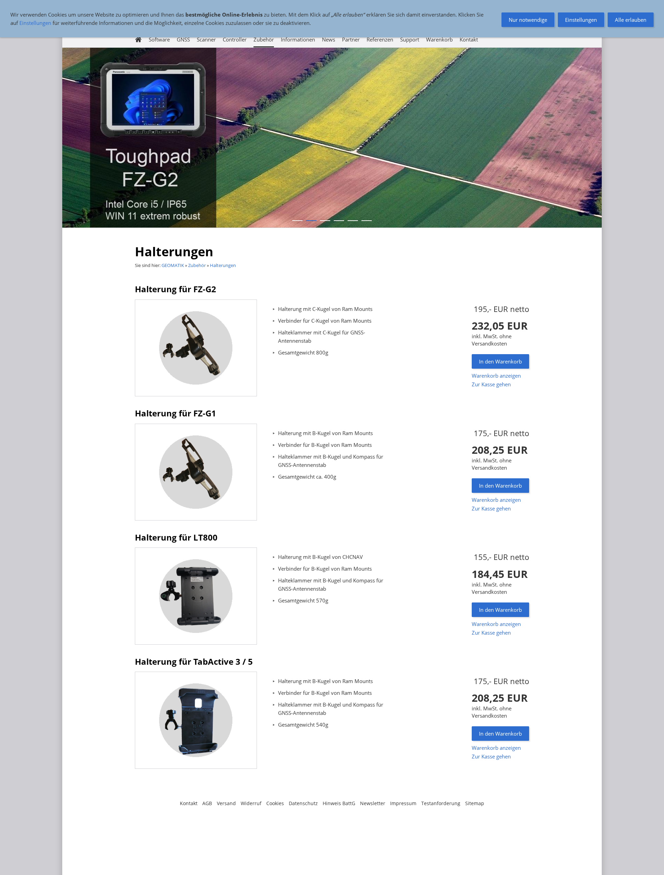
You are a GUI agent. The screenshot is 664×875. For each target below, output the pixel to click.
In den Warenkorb (500, 361)
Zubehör (197, 265)
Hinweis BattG (339, 803)
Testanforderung (440, 803)
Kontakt (188, 803)
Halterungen (223, 265)
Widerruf (251, 803)
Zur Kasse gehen (491, 384)
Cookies (275, 803)
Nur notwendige (528, 19)
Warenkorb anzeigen (496, 375)
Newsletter (372, 803)
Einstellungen (35, 22)
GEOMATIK (173, 265)
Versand (226, 803)
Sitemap (474, 803)
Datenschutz (303, 803)
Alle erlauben (630, 19)
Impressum (403, 803)
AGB (207, 803)
